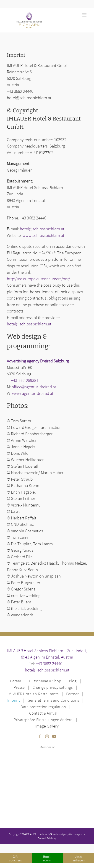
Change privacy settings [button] (52, 687)
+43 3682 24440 (49, 663)
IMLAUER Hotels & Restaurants (33, 693)
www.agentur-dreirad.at (32, 393)
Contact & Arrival (43, 713)
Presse (19, 687)
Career (15, 681)
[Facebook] (40, 736)
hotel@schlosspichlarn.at (42, 228)
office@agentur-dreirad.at (34, 386)
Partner (72, 693)
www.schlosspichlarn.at (43, 235)
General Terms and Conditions (53, 700)
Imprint (13, 700)
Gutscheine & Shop (45, 681)
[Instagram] (47, 736)
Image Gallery (47, 726)
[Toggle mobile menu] (84, 14)
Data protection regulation (43, 706)
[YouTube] (54, 736)
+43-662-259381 (24, 380)
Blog (72, 681)
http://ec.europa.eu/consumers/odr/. (39, 278)
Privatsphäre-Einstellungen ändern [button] (43, 719)
